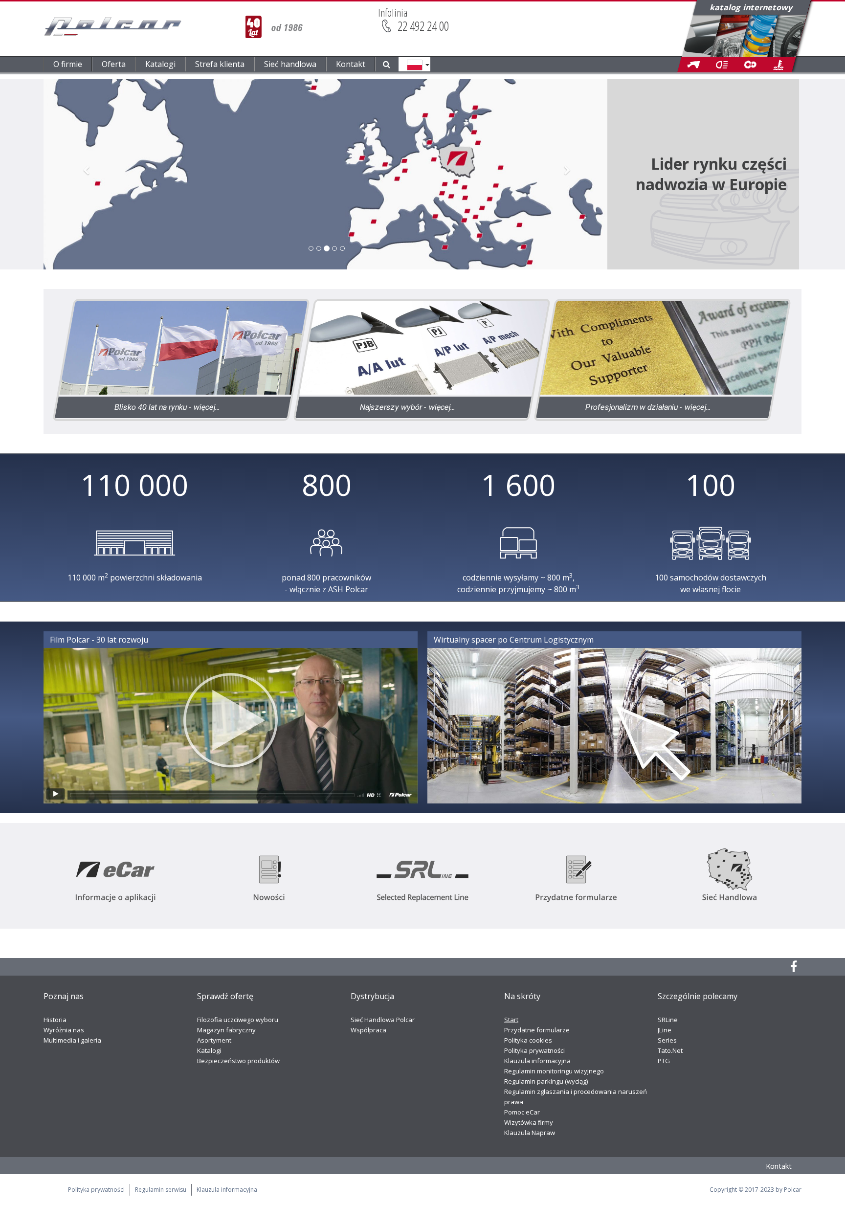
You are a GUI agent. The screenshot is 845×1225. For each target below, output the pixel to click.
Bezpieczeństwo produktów (238, 1060)
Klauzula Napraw (529, 1132)
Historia (55, 1019)
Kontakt (350, 64)
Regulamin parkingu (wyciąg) (546, 1081)
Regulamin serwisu (160, 1189)
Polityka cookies (528, 1040)
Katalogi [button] (160, 64)
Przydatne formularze (537, 1029)
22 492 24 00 (423, 26)
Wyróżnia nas (64, 1029)
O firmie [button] (67, 64)
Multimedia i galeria (72, 1040)
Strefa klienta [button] (220, 64)
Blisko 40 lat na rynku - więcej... (166, 407)
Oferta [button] (114, 64)
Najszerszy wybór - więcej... (407, 407)
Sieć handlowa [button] (290, 64)
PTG (664, 1060)
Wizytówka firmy (528, 1122)
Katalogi (209, 1050)
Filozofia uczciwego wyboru (237, 1019)
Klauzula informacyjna (537, 1060)
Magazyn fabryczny (226, 1029)
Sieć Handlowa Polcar (383, 1019)
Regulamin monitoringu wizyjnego (554, 1071)
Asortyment (214, 1040)
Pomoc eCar (522, 1112)
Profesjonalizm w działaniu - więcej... (648, 407)
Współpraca (368, 1029)
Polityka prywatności (534, 1050)
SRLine (668, 1019)
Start (511, 1019)
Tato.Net (670, 1050)
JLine (664, 1029)
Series (667, 1040)
